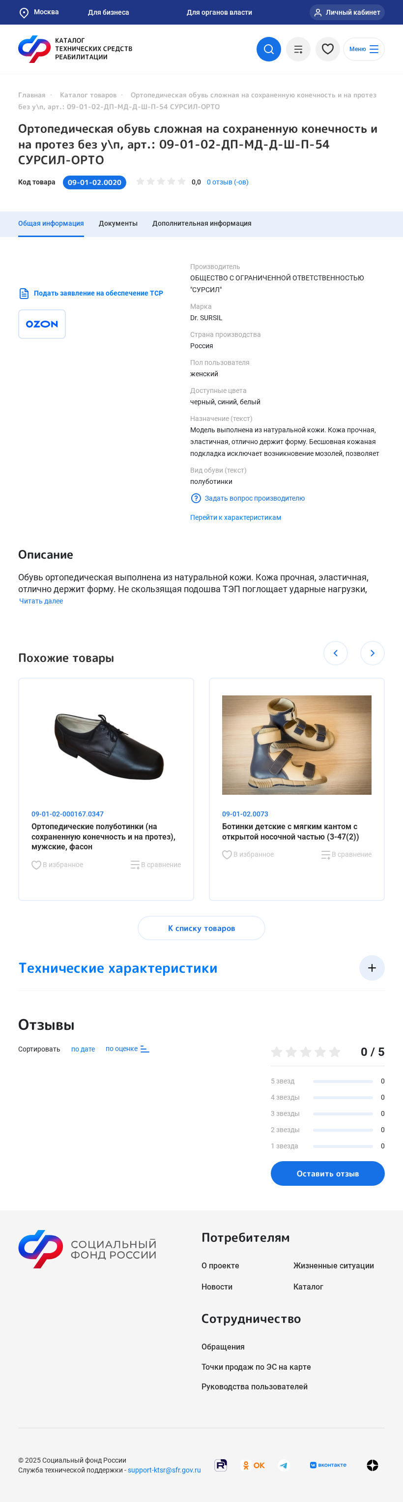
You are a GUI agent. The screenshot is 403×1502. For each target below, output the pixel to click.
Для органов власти (219, 12)
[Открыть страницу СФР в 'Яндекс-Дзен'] (372, 1465)
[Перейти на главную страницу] (75, 49)
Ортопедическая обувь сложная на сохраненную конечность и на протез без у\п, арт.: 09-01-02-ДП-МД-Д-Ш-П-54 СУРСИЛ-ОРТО (197, 144)
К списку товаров (201, 928)
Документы (118, 223)
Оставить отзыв (328, 1173)
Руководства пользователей (255, 1386)
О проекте (220, 1265)
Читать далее (41, 601)
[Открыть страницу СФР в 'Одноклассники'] (252, 1464)
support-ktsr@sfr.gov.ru (164, 1470)
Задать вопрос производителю (255, 498)
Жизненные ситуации (333, 1265)
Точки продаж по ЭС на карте (256, 1367)
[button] (335, 653)
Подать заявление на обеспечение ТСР (98, 293)
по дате (83, 1049)
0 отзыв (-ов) (228, 182)
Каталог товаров (88, 94)
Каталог (308, 1287)
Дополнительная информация (202, 223)
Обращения (223, 1347)
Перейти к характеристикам (235, 517)
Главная (32, 94)
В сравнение (160, 865)
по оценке (122, 1048)
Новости (217, 1287)
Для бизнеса (108, 12)
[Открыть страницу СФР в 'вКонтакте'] (328, 1465)
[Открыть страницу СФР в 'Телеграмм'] (284, 1464)
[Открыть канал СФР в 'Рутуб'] (220, 1464)
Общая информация (51, 223)
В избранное (62, 865)
